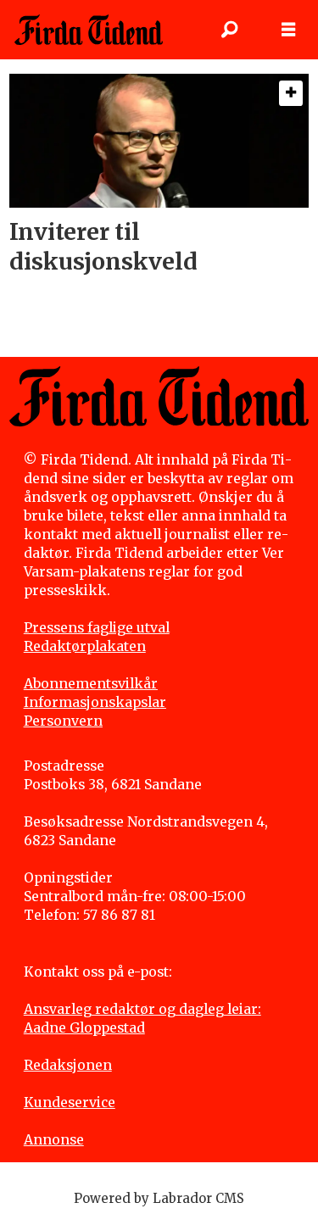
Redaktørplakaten (85, 646)
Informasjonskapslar (95, 702)
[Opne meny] (288, 29)
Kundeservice (69, 1102)
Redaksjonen (68, 1065)
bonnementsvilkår (95, 684)
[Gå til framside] (88, 29)
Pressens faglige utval (97, 628)
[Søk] (229, 29)
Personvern (63, 721)
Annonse (54, 1140)
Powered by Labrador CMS (159, 1198)
